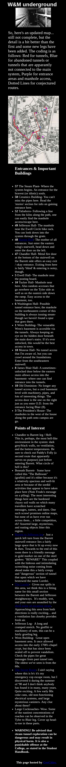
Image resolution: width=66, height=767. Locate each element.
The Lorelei (22, 584)
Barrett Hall (26, 239)
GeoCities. (50, 762)
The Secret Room (25, 670)
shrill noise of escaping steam (33, 605)
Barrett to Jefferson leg (29, 534)
